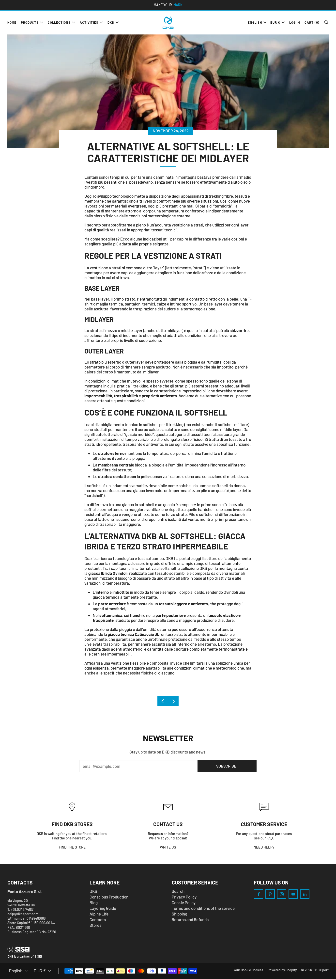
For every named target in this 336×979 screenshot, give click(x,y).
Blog (94, 902)
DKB (110, 22)
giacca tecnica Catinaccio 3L (133, 634)
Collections (59, 22)
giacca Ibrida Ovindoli (107, 573)
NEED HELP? (264, 847)
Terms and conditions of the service (203, 908)
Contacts (98, 919)
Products (30, 22)
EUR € (275, 22)
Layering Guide (103, 908)
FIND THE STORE (72, 847)
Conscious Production (109, 896)
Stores (95, 925)
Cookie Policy (184, 902)
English (255, 22)
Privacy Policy (184, 896)
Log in (294, 22)
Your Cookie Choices (248, 970)
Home (11, 22)
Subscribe (226, 766)
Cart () (312, 22)
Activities (89, 22)
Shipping (179, 913)
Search (178, 891)
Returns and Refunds (190, 919)
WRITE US (168, 847)
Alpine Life (99, 913)
